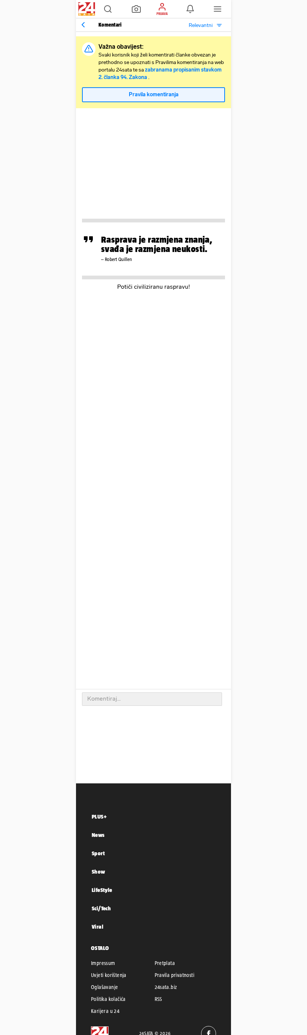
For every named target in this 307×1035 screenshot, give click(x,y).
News (98, 835)
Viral (97, 926)
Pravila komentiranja (154, 94)
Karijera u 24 (105, 1011)
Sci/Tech (101, 908)
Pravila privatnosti (175, 975)
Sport (98, 853)
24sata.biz (166, 987)
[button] (107, 8)
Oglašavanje (104, 987)
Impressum (103, 963)
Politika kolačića (108, 999)
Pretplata (165, 963)
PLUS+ (99, 816)
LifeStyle (102, 890)
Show (98, 871)
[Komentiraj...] (152, 699)
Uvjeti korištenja (109, 975)
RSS (158, 999)
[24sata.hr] (85, 9)
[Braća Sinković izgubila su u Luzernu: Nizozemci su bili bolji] (83, 24)
